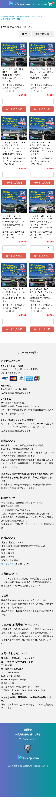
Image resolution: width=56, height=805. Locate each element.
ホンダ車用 (5, 19)
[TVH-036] (16, 19)
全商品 (4, 16)
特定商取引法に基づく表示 (28, 734)
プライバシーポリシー (28, 739)
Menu (4, 2)
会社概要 (28, 729)
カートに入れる (14, 109)
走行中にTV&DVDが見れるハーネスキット (25, 16)
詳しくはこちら (8, 564)
